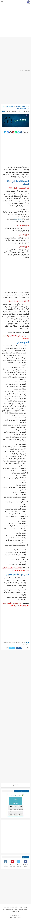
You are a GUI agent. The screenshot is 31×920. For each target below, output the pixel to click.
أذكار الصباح (23, 642)
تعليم (25, 909)
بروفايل (20, 907)
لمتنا (3, 909)
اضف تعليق (15, 785)
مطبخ (16, 909)
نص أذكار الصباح (25, 644)
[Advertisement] (15, 20)
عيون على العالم (9, 909)
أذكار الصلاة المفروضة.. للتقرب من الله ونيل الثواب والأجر (15, 569)
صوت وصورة (14, 911)
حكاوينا (4, 111)
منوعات (20, 909)
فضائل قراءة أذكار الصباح (16, 642)
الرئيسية (25, 907)
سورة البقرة (18, 219)
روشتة (16, 907)
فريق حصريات (12, 917)
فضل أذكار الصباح (7, 642)
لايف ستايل (6, 907)
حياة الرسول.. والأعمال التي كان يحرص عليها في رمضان (16, 604)
